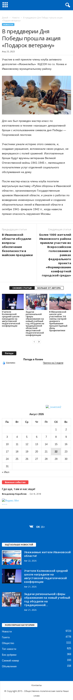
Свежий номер (10, 660)
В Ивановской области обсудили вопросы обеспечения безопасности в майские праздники (17, 245)
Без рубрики (9, 654)
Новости (15, 17)
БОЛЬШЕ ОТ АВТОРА (49, 287)
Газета (6, 637)
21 (46, 451)
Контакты (37, 685)
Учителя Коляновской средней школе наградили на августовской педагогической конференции (11, 318)
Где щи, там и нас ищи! (18, 489)
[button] (67, 5)
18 (17, 451)
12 (27, 444)
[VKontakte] (32, 526)
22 (56, 451)
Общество (8, 643)
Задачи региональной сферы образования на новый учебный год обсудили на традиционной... (47, 599)
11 (17, 444)
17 (7, 451)
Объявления (9, 666)
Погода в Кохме (33, 359)
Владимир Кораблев (14, 493)
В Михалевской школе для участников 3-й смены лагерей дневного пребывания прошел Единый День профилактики (58, 321)
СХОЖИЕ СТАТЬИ (22, 287)
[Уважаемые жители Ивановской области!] (11, 557)
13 (36, 444)
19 (27, 451)
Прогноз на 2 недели (53, 363)
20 (36, 451)
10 (7, 444)
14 (46, 444)
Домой (5, 17)
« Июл (5, 472)
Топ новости (9, 649)
